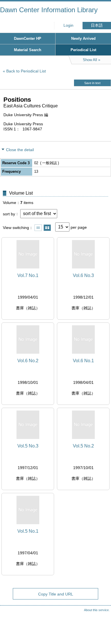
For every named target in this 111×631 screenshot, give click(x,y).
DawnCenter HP (27, 38)
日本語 (97, 25)
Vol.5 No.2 (83, 445)
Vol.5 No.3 (27, 445)
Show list (38, 227)
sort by (9, 213)
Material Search (27, 50)
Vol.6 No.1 (83, 360)
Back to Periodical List (26, 71)
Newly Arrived (83, 38)
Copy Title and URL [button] (55, 594)
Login (68, 25)
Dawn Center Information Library (49, 10)
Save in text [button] (92, 83)
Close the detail (20, 149)
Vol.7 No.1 (27, 275)
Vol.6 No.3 (83, 275)
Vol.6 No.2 (27, 360)
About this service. (97, 610)
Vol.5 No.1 (27, 531)
